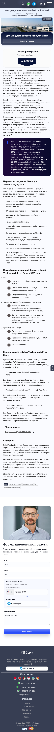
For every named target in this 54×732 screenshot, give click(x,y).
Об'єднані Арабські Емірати (12, 487)
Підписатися (28, 668)
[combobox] (10, 592)
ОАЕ (36, 484)
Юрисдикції (27, 710)
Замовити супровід (27, 41)
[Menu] (49, 4)
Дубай (6, 70)
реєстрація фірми (28, 484)
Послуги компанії (27, 706)
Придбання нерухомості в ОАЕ (18, 432)
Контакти (27, 713)
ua (41, 3)
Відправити (27, 631)
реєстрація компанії (15, 484)
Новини (27, 703)
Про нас (27, 717)
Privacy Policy (20, 725)
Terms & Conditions (31, 725)
